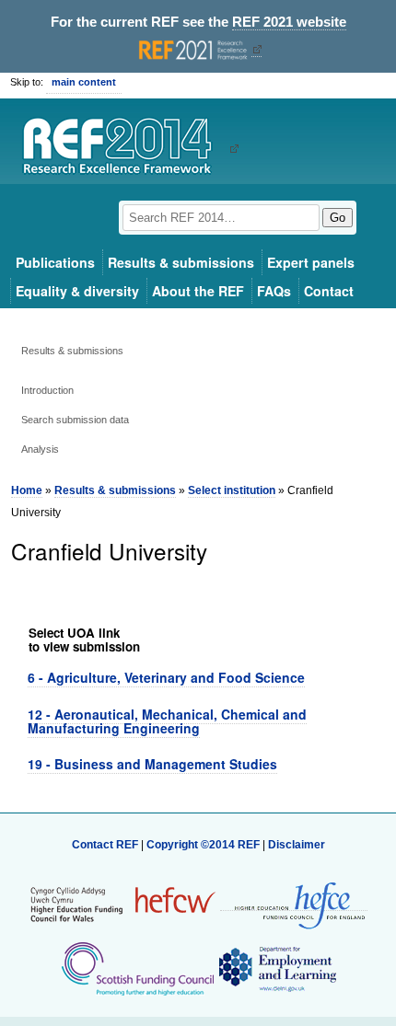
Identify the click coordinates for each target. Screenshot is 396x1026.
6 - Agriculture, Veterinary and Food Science (166, 677)
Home (26, 490)
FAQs (274, 291)
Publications (55, 262)
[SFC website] (137, 968)
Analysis (40, 449)
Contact (329, 291)
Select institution (231, 490)
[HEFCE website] (293, 904)
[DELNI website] (276, 968)
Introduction (47, 390)
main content (84, 81)
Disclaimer (296, 844)
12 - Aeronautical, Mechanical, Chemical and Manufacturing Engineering (167, 721)
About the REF (198, 291)
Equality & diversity (77, 291)
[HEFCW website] (123, 903)
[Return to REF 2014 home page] (124, 148)
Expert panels (311, 262)
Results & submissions (181, 262)
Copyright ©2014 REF (204, 844)
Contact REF (105, 844)
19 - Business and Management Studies (152, 764)
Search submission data (75, 419)
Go (337, 218)
